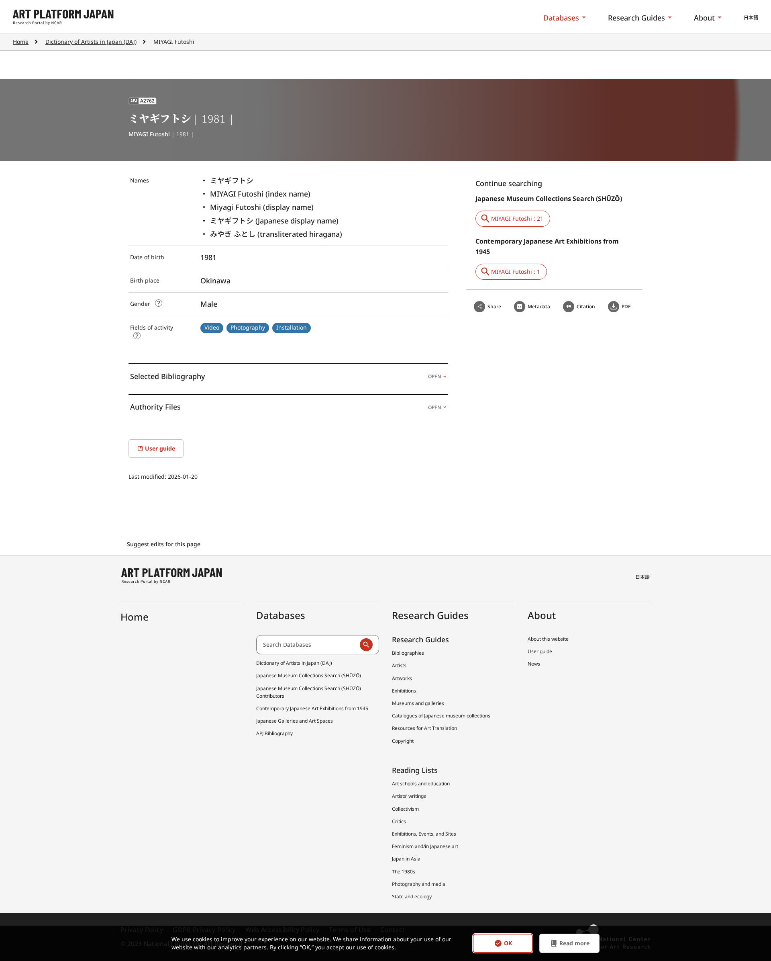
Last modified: (148, 476)
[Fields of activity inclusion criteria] (137, 335)
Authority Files (285, 407)
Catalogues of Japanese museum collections (441, 715)
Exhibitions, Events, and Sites (424, 833)
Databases (561, 17)
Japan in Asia (406, 858)
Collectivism (405, 808)
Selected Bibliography (285, 376)
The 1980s (403, 871)
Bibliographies (408, 653)
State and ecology (412, 896)
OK (508, 943)
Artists (399, 665)
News (534, 663)
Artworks (402, 678)
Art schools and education (421, 783)
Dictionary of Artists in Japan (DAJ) (91, 41)
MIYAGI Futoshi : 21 (517, 218)
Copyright (403, 741)
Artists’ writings (409, 796)
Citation (586, 306)
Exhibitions (404, 690)
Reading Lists (415, 770)
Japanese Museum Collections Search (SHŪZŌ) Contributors (308, 692)
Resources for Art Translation (424, 728)
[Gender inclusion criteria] (158, 303)
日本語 (751, 17)
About (704, 17)
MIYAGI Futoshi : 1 (515, 271)
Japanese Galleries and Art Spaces (294, 720)
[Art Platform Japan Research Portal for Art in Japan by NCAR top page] (63, 17)
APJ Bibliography (274, 733)
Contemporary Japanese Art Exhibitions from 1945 (312, 708)
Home (21, 41)
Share (494, 306)
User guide (540, 651)
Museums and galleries (418, 703)
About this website (548, 638)
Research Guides (636, 17)
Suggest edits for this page (164, 544)
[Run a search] (366, 644)
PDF (626, 306)
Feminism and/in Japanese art (425, 846)
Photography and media (418, 884)
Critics (399, 821)
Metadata (539, 306)
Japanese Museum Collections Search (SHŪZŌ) (308, 675)
